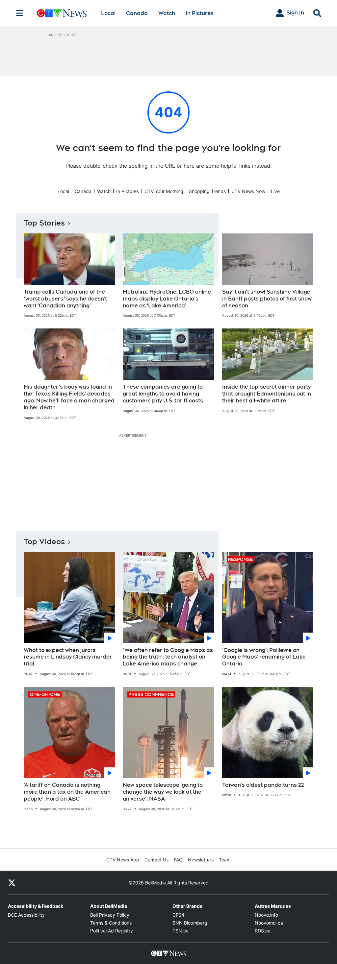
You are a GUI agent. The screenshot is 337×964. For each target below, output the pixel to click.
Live (275, 191)
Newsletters (201, 859)
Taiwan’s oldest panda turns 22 (263, 785)
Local (108, 13)
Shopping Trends (207, 191)
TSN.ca (180, 930)
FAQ (178, 859)
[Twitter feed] (12, 882)
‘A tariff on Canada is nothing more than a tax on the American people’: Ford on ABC (67, 792)
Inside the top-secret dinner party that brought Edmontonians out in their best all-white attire (266, 394)
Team (225, 859)
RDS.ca (263, 930)
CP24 (178, 915)
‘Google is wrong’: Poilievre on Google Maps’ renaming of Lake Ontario (264, 657)
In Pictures (200, 13)
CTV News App (122, 859)
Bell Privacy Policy (109, 915)
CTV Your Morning (163, 191)
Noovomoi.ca (269, 923)
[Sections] (19, 13)
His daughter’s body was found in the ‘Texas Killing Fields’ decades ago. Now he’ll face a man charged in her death (69, 397)
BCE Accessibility (26, 915)
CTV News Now (248, 191)
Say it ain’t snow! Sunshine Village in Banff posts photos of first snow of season (267, 299)
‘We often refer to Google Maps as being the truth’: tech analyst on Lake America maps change (168, 657)
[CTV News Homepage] (62, 13)
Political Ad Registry (111, 930)
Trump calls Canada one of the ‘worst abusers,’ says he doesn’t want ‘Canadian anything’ (65, 299)
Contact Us (156, 859)
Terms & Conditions (111, 923)
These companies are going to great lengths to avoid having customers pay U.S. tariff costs (163, 394)
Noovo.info (266, 915)
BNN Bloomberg (189, 923)
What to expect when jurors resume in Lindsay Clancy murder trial (68, 657)
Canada (137, 13)
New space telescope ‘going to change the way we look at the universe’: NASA (163, 792)
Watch (166, 13)
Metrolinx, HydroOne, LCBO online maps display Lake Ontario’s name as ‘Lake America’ (167, 299)
